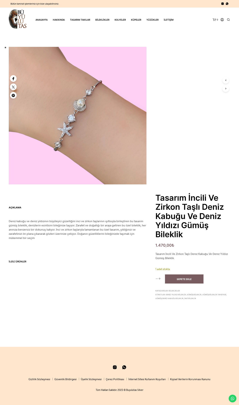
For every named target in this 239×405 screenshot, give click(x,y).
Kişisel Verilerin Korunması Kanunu (190, 379)
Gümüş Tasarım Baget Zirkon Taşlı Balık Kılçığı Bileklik (59, 313)
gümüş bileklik (194, 294)
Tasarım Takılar (80, 19)
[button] (215, 19)
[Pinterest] (13, 95)
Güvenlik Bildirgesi (65, 379)
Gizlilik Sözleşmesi (39, 379)
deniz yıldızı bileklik (176, 294)
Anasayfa (42, 19)
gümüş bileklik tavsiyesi (214, 294)
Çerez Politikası (115, 379)
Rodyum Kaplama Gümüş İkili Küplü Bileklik (94, 313)
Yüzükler (152, 19)
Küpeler (136, 19)
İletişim (169, 19)
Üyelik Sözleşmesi (91, 379)
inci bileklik (190, 298)
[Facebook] (13, 78)
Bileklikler (102, 19)
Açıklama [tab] (15, 207)
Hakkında (59, 19)
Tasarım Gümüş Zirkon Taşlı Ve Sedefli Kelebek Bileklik (130, 313)
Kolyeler (120, 19)
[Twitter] (13, 87)
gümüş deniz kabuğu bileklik (169, 298)
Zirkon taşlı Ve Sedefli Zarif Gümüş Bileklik (22, 313)
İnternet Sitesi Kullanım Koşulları (147, 379)
